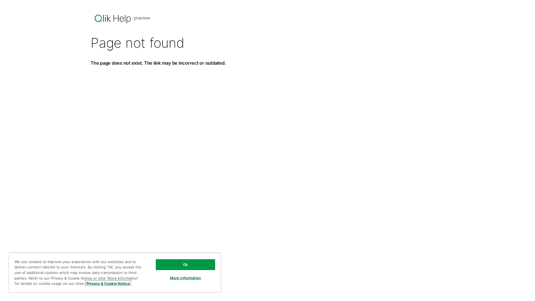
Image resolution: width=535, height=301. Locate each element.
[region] (115, 272)
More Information (185, 278)
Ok (185, 264)
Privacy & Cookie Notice (108, 283)
